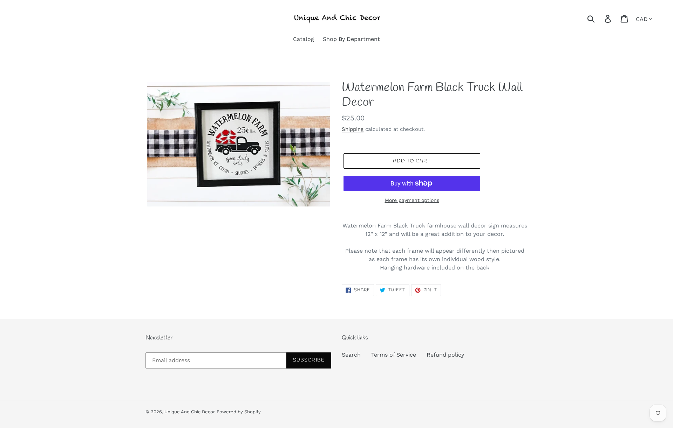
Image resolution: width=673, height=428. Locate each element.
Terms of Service (393, 354)
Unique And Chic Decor (189, 411)
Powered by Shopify (239, 411)
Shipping (352, 129)
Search (351, 354)
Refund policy (445, 354)
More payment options (412, 200)
